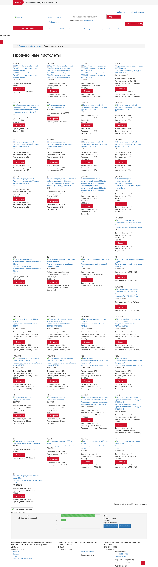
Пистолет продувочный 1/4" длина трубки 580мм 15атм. (26, 182)
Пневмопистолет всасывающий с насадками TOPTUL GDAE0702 (127, 295)
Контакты (121, 29)
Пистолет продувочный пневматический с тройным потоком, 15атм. (27, 268)
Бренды (101, 29)
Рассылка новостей (88, 551)
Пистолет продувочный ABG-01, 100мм (62, 446)
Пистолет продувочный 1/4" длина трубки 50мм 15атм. (128, 145)
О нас (15, 556)
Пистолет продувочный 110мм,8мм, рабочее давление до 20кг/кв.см (60, 184)
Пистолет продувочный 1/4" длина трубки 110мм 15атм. (128, 108)
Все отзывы (124, 525)
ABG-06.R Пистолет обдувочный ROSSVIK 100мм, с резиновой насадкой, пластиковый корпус (59, 75)
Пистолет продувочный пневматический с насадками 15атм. (129, 226)
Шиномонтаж (74, 29)
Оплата (16, 554)
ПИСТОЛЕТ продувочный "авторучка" (27, 443)
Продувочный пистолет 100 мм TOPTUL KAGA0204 (59, 324)
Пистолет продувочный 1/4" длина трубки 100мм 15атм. (94, 108)
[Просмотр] (15, 60)
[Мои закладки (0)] (127, 20)
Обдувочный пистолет (21, 399)
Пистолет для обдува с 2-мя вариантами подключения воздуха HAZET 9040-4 (128, 406)
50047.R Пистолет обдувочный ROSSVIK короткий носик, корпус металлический (25, 75)
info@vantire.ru (53, 22)
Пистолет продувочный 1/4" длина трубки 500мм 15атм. (94, 145)
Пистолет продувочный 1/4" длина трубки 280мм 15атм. (60, 145)
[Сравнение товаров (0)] (127, 16)
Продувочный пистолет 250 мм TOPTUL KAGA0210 (126, 324)
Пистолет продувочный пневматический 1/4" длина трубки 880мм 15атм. (128, 185)
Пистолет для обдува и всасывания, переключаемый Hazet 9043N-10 (94, 403)
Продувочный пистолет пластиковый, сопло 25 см (128, 364)
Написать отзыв (111, 525)
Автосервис (88, 29)
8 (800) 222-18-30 (54, 17)
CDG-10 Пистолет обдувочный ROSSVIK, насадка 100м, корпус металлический (93, 75)
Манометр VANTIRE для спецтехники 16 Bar (42, 2)
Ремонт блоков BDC (56, 29)
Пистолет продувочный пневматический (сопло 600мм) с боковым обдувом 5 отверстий (93, 187)
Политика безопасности (22, 561)
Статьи (111, 29)
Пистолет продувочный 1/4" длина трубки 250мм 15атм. (26, 145)
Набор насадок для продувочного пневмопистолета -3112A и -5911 (26, 110)
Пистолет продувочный (56, 107)
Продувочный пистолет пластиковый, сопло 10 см (94, 364)
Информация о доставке (22, 558)
